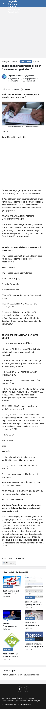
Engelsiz (11, 76)
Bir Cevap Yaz (10, 670)
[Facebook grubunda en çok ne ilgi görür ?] (34, 646)
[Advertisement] (23, 32)
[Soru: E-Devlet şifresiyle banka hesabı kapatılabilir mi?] (34, 620)
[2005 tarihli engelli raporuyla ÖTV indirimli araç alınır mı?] (12, 591)
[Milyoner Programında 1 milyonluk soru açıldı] (12, 620)
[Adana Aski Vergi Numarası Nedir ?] (12, 646)
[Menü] (4, 4)
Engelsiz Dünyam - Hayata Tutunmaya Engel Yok (14, 6)
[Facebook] (19, 689)
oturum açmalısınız (30, 675)
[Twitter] (26, 689)
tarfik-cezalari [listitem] (8, 563)
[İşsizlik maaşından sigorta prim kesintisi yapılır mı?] (34, 591)
